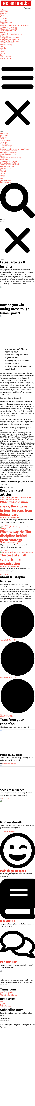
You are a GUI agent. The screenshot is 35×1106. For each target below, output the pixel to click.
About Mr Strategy (6, 45)
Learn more (4, 525)
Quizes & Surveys (6, 22)
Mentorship (4, 12)
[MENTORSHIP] (17, 959)
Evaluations (4, 36)
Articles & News (5, 17)
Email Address (5, 1019)
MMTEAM (3, 517)
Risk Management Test (8, 31)
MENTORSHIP (8, 962)
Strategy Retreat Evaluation (9, 38)
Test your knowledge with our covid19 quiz (14, 25)
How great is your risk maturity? (11, 34)
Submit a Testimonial (7, 43)
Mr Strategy (4, 10)
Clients (2, 53)
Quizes (2, 24)
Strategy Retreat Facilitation (9, 39)
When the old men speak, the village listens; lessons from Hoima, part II (16, 508)
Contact (2, 51)
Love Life (3, 48)
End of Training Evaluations (9, 41)
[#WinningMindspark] (17, 868)
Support (3, 46)
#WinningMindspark (14, 517)
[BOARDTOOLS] (17, 918)
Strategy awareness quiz (8, 27)
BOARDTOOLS (8, 921)
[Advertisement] (17, 1049)
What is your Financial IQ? (8, 29)
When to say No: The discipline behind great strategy (15, 536)
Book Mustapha (5, 58)
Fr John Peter (4, 20)
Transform (3, 13)
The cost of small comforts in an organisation (13, 559)
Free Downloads (5, 57)
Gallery (2, 50)
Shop (2, 55)
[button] (17, 96)
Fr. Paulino (3, 19)
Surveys (2, 32)
